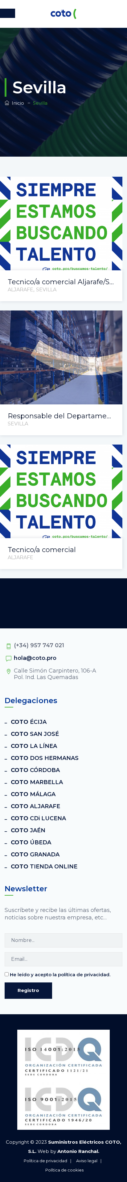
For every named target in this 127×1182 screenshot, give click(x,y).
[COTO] (63, 14)
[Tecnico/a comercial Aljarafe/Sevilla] (53, 186)
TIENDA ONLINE (44, 866)
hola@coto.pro (35, 658)
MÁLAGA (33, 794)
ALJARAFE (35, 806)
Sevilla (46, 290)
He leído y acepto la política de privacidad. (60, 974)
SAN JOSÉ (35, 734)
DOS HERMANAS (45, 758)
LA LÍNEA (34, 746)
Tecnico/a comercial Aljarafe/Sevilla (61, 282)
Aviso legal (86, 1160)
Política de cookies (64, 1169)
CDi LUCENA (38, 818)
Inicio (16, 103)
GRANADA (35, 854)
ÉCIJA (29, 722)
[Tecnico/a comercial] (53, 453)
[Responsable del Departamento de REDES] (53, 320)
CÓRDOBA (35, 770)
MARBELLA (37, 782)
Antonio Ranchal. (78, 1151)
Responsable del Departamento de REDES (61, 416)
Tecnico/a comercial (42, 550)
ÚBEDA (31, 842)
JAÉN (28, 830)
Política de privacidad (45, 1160)
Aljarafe (20, 290)
